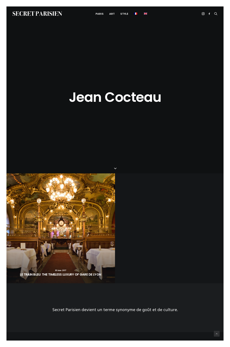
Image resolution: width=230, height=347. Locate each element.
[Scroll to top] (217, 334)
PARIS (100, 14)
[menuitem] (99, 14)
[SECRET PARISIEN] (37, 13)
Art (112, 14)
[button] (146, 13)
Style (124, 14)
